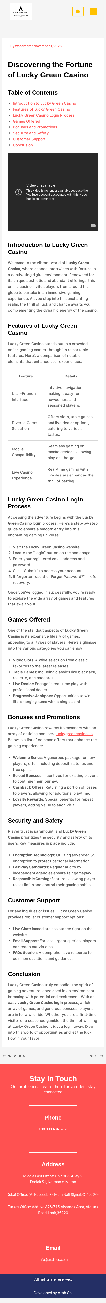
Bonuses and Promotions (35, 127)
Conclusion (23, 145)
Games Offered (26, 121)
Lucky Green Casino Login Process (44, 115)
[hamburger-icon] (78, 11)
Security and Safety (31, 133)
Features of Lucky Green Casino (41, 109)
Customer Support (29, 139)
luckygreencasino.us (74, 733)
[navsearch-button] (93, 11)
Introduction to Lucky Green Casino (44, 103)
